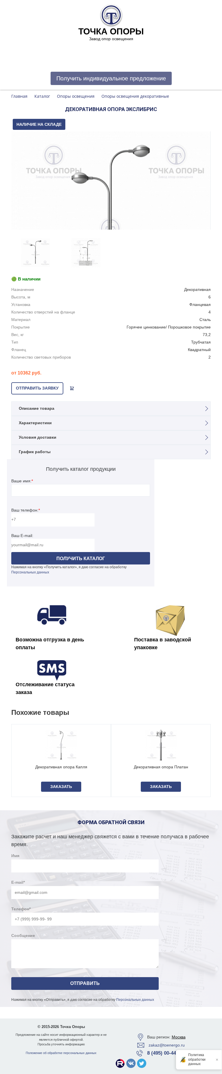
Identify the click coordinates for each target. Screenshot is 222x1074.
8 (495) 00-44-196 (166, 1053)
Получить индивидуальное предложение (111, 78)
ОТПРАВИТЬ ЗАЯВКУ (37, 388)
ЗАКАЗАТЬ (61, 786)
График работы (35, 451)
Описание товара (36, 408)
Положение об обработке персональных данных (61, 1053)
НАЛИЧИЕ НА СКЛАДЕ (39, 124)
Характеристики (35, 422)
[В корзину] (72, 388)
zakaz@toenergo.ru (167, 1045)
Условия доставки (37, 437)
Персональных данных (30, 572)
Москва (179, 1037)
